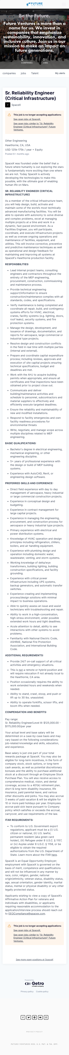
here (54, 854)
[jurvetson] (34, 1017)
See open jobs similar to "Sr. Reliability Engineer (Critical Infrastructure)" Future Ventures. (34, 126)
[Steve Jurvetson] (23, 1017)
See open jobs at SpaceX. (27, 119)
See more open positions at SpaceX (34, 959)
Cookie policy (42, 991)
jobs (23, 73)
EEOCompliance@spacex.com (27, 913)
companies (9, 73)
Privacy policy (27, 991)
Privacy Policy (34, 1032)
